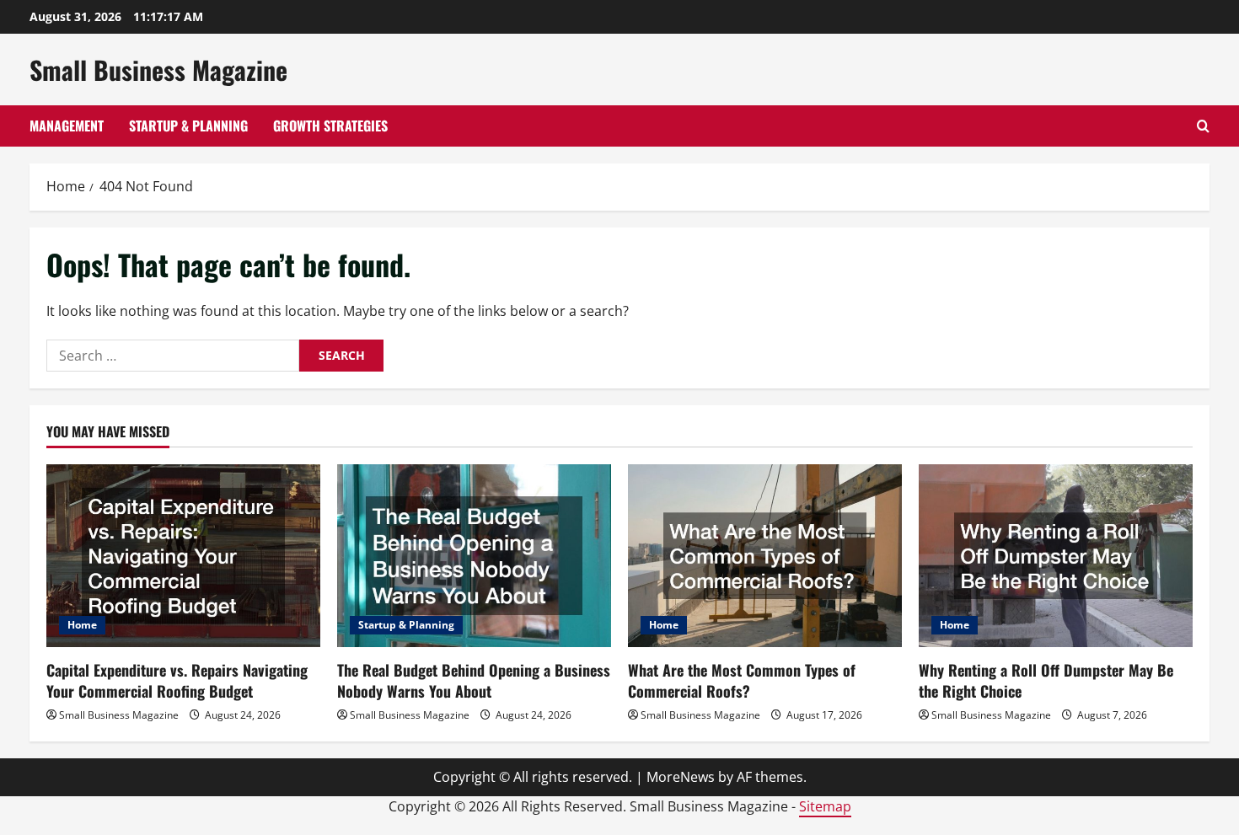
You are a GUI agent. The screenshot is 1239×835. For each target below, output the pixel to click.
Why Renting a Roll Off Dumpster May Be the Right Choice (1046, 680)
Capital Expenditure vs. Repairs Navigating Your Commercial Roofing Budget (177, 680)
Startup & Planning (188, 125)
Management (67, 125)
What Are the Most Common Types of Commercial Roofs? (742, 680)
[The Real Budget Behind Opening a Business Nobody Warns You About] (474, 555)
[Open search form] (1203, 126)
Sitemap (825, 806)
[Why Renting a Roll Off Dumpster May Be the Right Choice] (1056, 555)
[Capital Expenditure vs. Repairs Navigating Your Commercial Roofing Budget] (183, 555)
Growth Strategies (330, 125)
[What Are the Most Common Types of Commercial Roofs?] (765, 555)
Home (82, 625)
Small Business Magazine (158, 69)
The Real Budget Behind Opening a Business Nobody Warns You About (473, 680)
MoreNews (680, 777)
